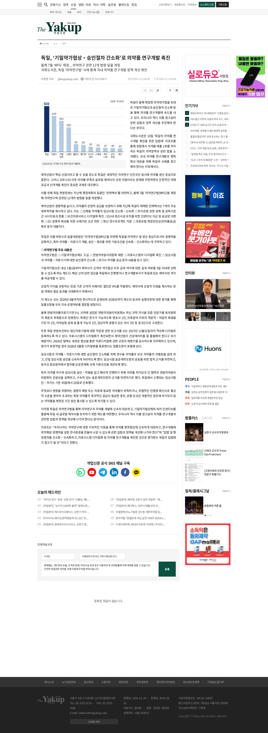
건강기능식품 (93, 12)
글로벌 (112, 4)
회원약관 (123, 682)
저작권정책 (142, 682)
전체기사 (55, 4)
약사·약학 (99, 4)
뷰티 (79, 12)
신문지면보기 (165, 4)
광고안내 (88, 682)
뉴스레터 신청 (206, 4)
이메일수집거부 (215, 682)
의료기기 (109, 12)
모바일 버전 (94, 721)
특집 (134, 4)
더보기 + (226, 105)
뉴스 (55, 43)
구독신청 (222, 4)
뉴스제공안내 (69, 682)
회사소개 (49, 682)
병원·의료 (85, 4)
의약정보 (192, 4)
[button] (205, 515)
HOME (45, 43)
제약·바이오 (56, 12)
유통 (69, 12)
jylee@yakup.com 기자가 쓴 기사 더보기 (82, 79)
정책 (66, 4)
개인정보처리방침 (165, 682)
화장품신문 (179, 4)
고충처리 (106, 682)
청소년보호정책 (191, 682)
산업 (73, 4)
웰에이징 (123, 4)
